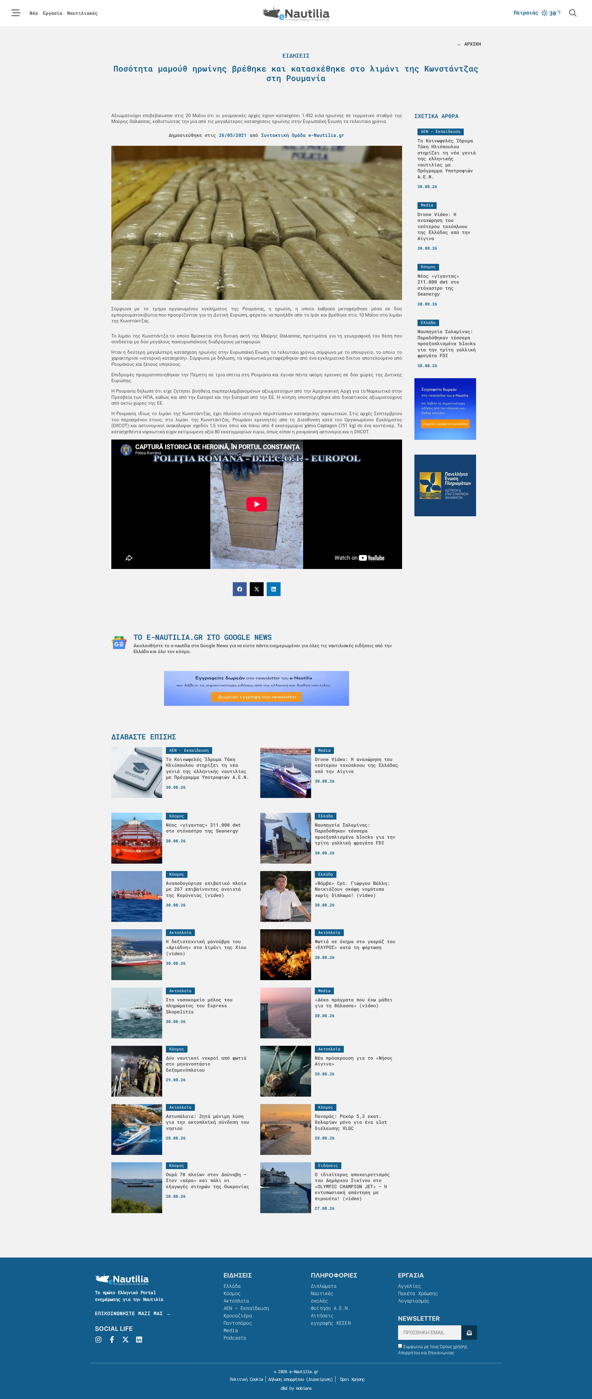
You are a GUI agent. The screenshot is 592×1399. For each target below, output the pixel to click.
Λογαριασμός (413, 1300)
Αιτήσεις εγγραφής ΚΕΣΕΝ (331, 1319)
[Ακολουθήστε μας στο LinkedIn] (139, 1339)
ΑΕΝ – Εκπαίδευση (246, 1308)
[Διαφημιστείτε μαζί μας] (256, 688)
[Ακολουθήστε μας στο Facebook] (112, 1339)
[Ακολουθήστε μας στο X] (125, 1339)
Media (231, 1330)
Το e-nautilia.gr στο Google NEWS (203, 637)
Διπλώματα (323, 1285)
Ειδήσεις (296, 55)
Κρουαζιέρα (238, 1315)
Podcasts (235, 1337)
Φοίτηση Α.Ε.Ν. (331, 1308)
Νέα (34, 13)
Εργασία (52, 13)
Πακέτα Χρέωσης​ (418, 1293)
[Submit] (469, 1332)
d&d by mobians (296, 1388)
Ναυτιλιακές (82, 13)
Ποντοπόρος (238, 1322)
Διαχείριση (319, 1379)
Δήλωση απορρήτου (286, 1379)
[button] (240, 589)
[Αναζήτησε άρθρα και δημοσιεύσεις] (573, 13)
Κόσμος (232, 1293)
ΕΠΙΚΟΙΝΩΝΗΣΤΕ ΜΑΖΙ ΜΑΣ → (133, 1313)
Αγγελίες (409, 1285)
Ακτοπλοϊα (236, 1300)
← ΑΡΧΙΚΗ (469, 44)
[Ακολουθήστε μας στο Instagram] (98, 1339)
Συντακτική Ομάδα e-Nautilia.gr (302, 135)
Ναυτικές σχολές (322, 1297)
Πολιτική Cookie (245, 1379)
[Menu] (16, 13)
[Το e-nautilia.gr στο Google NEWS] (119, 642)
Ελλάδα (232, 1285)
